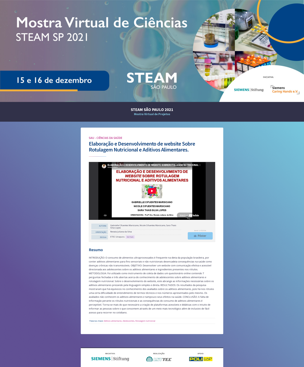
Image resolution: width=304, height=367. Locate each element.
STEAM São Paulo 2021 (152, 109)
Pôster (202, 236)
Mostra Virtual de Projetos (152, 114)
